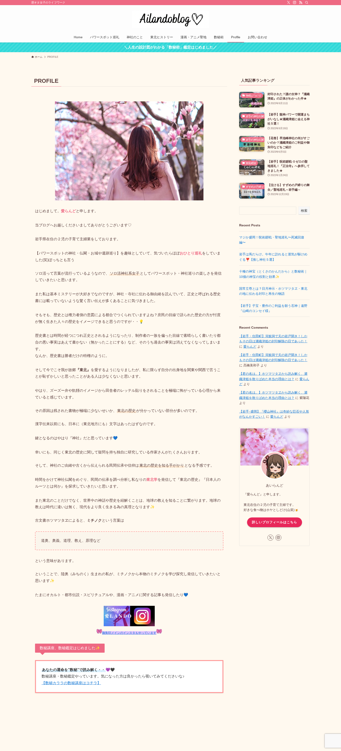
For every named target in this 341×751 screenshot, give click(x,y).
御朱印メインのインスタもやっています (129, 633)
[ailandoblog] (170, 19)
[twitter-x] (289, 2)
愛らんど (249, 346)
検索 (304, 210)
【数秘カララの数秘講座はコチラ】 (71, 683)
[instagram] (295, 2)
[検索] (307, 2)
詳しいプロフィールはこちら (274, 522)
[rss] (301, 2)
